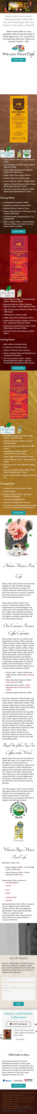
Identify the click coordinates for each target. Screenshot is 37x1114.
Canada (9, 900)
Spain (8, 893)
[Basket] (21, 10)
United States (11, 897)
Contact (10, 6)
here (19, 869)
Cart (28, 2)
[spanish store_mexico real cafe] (16, 10)
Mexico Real (19, 6)
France (8, 886)
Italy (7, 890)
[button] (15, 1051)
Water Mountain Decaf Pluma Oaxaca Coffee (18, 687)
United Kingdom (12, 883)
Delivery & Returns (18, 1111)
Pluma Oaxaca (11, 682)
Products (9, 2)
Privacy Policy (22, 1108)
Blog (28, 6)
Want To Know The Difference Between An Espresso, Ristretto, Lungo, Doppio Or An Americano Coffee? (24, 1035)
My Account (20, 2)
